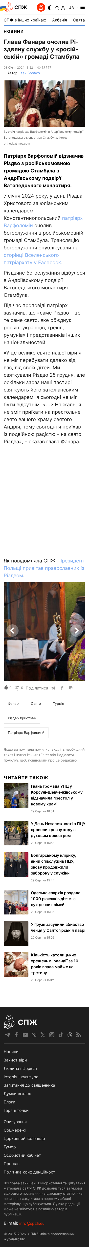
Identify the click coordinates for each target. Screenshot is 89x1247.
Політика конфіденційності (30, 1172)
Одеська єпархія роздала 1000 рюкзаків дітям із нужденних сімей (55, 898)
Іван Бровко (30, 73)
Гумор (10, 1146)
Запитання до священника (29, 1085)
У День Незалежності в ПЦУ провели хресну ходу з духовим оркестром (58, 829)
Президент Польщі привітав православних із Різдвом (44, 568)
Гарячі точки (16, 1110)
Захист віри (15, 1060)
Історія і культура (21, 1076)
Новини (14, 31)
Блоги (9, 1101)
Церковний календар (24, 1138)
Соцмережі (15, 1130)
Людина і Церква (20, 1068)
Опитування (15, 1121)
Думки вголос (17, 1093)
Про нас (12, 1163)
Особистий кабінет (22, 1155)
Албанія (59, 20)
